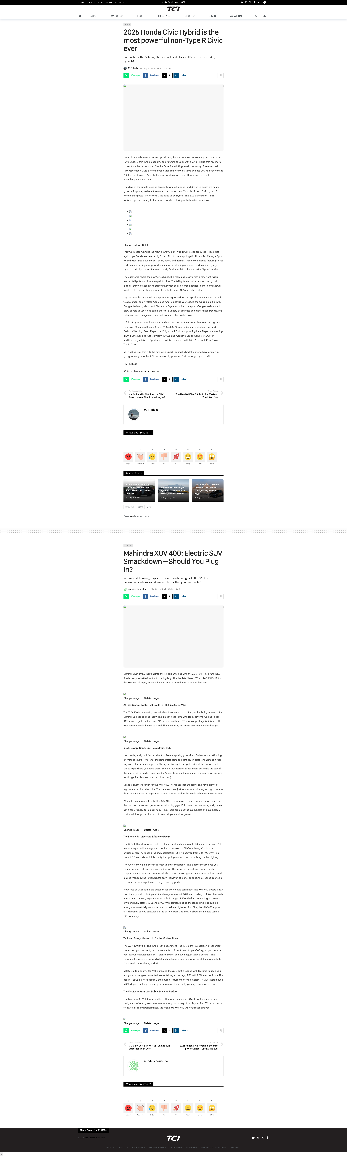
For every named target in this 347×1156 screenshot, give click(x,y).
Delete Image (151, 698)
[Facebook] (254, 2)
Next (140, 507)
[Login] (265, 16)
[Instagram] (246, 2)
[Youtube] (241, 2)
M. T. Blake (133, 68)
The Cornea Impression (95, 1138)
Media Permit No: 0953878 (173, 2)
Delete (145, 245)
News (127, 24)
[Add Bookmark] (221, 75)
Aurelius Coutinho (137, 589)
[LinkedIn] (258, 2)
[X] (250, 2)
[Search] (256, 16)
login (131, 516)
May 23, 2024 (149, 68)
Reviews (128, 545)
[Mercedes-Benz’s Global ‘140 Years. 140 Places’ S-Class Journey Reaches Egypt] (208, 490)
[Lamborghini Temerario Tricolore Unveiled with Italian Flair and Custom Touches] (139, 490)
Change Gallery (131, 245)
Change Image (131, 698)
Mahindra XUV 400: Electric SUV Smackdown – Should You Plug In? (172, 561)
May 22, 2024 (157, 589)
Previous (130, 507)
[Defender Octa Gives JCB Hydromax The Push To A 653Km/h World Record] (173, 490)
